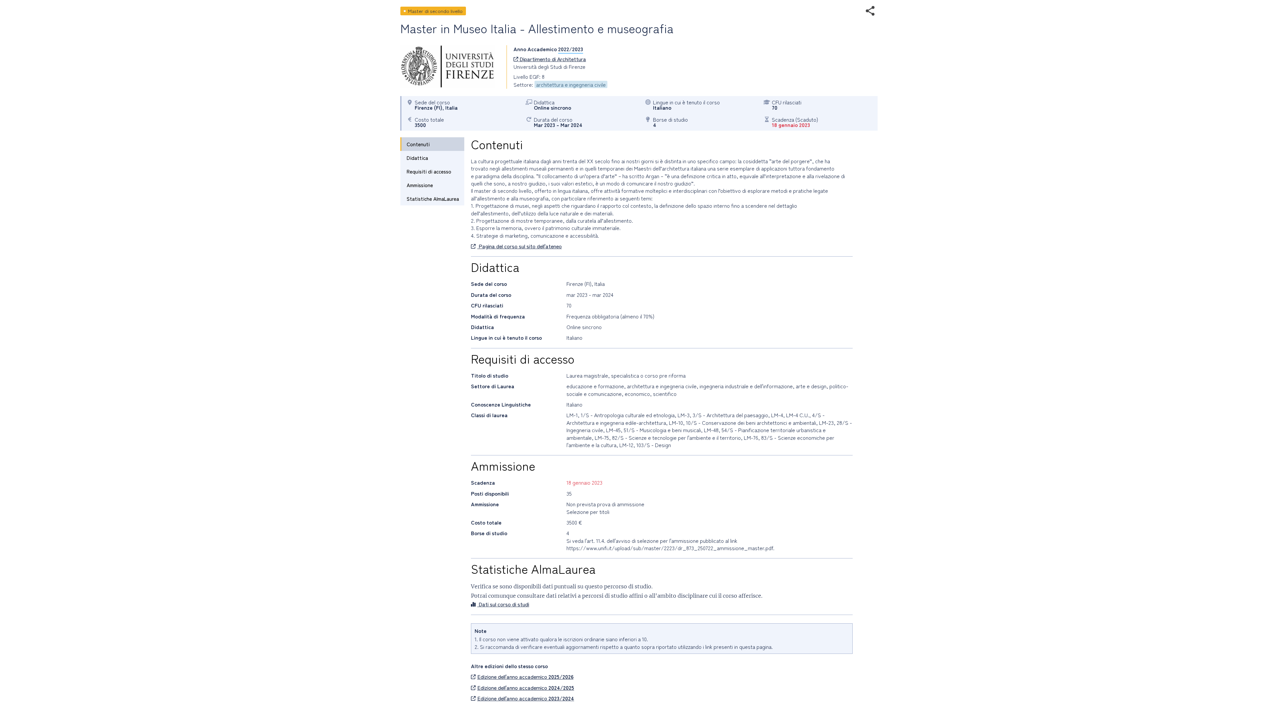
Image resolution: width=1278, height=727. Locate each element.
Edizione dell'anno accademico (525, 676)
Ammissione (420, 185)
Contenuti (418, 144)
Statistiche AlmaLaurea (433, 198)
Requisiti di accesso (429, 171)
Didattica (417, 157)
